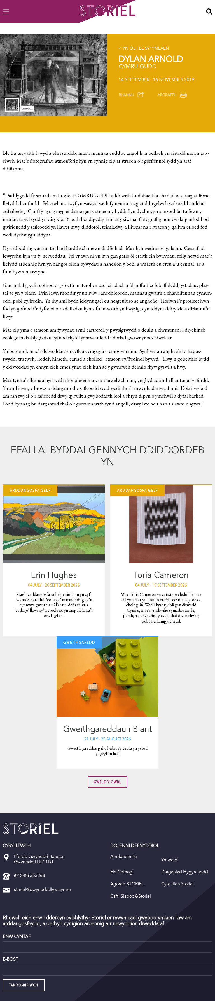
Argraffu (167, 95)
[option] (54, 75)
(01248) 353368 (29, 875)
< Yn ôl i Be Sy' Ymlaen (144, 48)
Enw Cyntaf (17, 936)
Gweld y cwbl (107, 782)
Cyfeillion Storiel (177, 884)
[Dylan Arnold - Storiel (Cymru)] (31, 828)
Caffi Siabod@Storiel (130, 896)
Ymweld (169, 859)
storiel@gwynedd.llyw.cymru (42, 889)
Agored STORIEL (127, 884)
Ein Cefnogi (122, 872)
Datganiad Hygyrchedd (184, 872)
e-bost (10, 959)
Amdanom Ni (123, 856)
